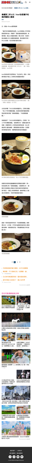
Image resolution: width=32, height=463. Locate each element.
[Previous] (12, 262)
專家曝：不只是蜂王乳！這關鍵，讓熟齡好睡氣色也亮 (15, 272)
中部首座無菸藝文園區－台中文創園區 (15, 268)
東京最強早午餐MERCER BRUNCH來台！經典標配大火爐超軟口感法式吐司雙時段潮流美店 (8, 346)
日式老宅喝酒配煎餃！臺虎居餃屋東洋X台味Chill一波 (15, 277)
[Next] (20, 262)
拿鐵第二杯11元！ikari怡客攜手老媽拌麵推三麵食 (21, 8)
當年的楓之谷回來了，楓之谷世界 (14, 280)
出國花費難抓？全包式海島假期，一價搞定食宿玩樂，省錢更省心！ (23, 344)
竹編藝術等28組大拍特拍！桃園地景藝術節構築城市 (8, 417)
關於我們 (12, 450)
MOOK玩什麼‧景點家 (7, 8)
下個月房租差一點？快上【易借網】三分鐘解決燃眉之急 (23, 307)
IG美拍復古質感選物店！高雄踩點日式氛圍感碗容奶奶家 (23, 417)
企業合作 (19, 450)
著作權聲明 (12, 453)
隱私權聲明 (19, 453)
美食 (3, 19)
